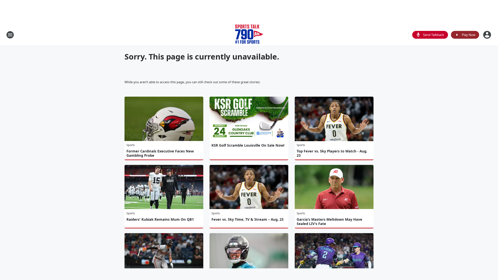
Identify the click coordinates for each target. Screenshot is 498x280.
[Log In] (487, 35)
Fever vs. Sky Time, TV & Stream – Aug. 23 (247, 219)
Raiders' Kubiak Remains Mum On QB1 (160, 219)
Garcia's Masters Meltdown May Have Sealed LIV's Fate (329, 221)
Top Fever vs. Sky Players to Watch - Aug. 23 (332, 153)
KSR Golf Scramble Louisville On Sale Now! (247, 145)
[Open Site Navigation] (10, 35)
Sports (130, 145)
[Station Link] (249, 34)
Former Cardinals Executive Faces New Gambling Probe (160, 153)
